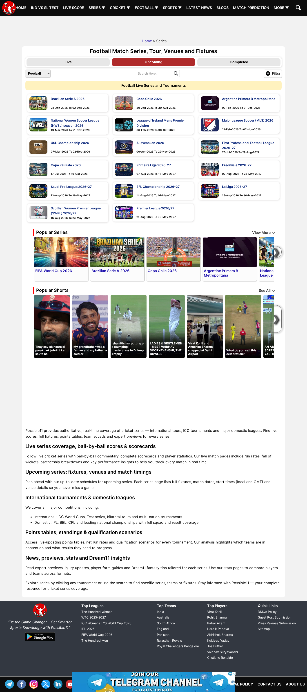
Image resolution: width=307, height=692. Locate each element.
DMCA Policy (267, 612)
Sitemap (264, 629)
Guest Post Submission (274, 617)
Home (21, 7)
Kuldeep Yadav (218, 640)
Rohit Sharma (217, 617)
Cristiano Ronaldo (220, 657)
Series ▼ (97, 7)
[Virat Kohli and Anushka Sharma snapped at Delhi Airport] (205, 326)
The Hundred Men (94, 640)
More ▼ (281, 7)
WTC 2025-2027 (93, 617)
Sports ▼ (172, 7)
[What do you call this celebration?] (243, 326)
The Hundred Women (96, 612)
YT (71, 684)
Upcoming (153, 62)
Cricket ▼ (120, 7)
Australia (163, 617)
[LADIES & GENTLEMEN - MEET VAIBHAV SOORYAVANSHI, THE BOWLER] (167, 326)
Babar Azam (216, 623)
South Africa (166, 623)
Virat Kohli (214, 612)
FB (22, 684)
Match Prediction (251, 7)
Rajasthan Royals (169, 640)
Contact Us (269, 684)
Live (68, 62)
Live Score (73, 7)
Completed (239, 62)
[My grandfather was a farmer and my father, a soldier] (90, 326)
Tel (10, 684)
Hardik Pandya (218, 629)
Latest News (199, 7)
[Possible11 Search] (299, 8)
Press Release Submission (277, 623)
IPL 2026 (88, 629)
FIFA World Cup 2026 (96, 635)
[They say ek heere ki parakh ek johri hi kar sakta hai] (52, 326)
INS (34, 684)
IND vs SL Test (45, 7)
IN (59, 684)
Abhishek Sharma (220, 635)
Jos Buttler (215, 646)
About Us (295, 684)
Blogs (222, 7)
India (160, 612)
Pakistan (163, 635)
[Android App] (40, 641)
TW (47, 684)
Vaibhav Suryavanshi (222, 652)
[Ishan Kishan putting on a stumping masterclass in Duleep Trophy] (129, 326)
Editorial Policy (236, 684)
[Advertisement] (153, 26)
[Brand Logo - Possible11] (40, 616)
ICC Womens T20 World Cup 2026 (106, 623)
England (163, 629)
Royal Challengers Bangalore (178, 646)
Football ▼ (146, 7)
